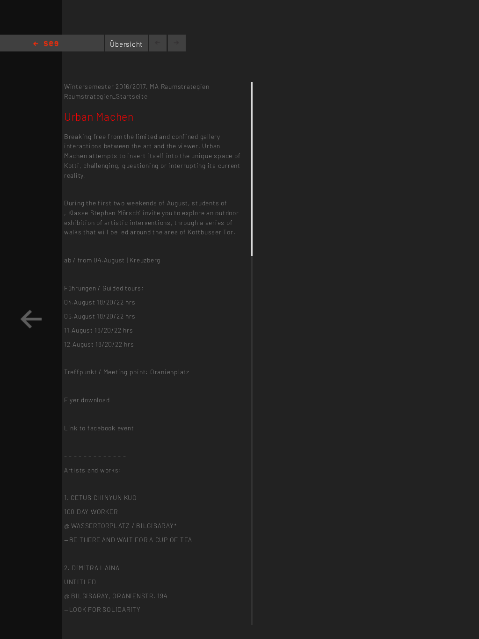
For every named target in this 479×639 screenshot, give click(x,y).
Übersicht (126, 44)
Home (45, 44)
